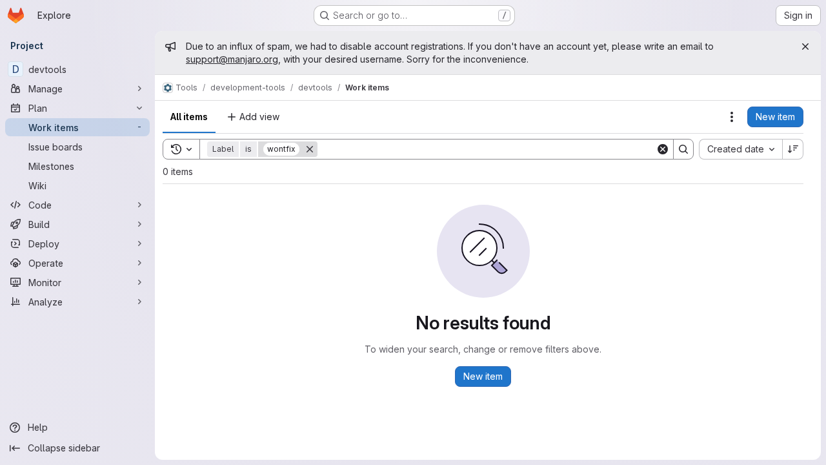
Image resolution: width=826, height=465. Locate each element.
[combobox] (740, 149)
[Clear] (662, 149)
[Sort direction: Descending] (793, 149)
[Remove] (309, 149)
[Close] (805, 46)
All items (189, 116)
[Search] (683, 149)
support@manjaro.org (232, 59)
